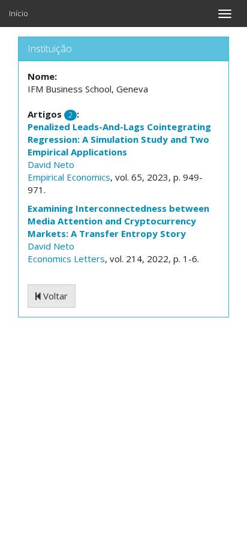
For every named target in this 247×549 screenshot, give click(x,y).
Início (18, 13)
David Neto (51, 164)
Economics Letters (66, 259)
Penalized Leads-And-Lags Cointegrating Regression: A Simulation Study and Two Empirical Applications (119, 139)
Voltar (54, 296)
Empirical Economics (69, 177)
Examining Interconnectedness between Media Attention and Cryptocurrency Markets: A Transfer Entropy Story (118, 220)
